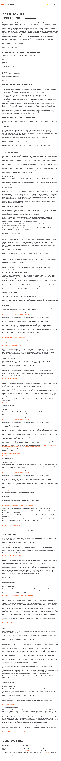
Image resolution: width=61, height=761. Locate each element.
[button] (56, 4)
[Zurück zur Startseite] (7, 4)
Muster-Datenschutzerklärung (8, 731)
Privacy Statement (45, 755)
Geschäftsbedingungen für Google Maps (32, 446)
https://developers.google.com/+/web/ (9, 378)
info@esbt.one (8, 68)
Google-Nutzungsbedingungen (50, 445)
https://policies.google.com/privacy (9, 402)
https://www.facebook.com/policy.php (9, 579)
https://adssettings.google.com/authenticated (11, 453)
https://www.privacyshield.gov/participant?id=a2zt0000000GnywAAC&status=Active (18, 545)
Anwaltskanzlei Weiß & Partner (21, 731)
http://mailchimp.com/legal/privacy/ (9, 704)
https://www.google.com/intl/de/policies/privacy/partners (13, 337)
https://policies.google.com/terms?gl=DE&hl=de (11, 446)
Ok (30, 758)
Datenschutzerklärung (47, 752)
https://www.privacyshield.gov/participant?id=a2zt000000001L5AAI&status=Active (18, 314)
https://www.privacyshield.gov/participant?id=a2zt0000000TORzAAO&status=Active (18, 595)
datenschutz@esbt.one (9, 80)
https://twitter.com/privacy (7, 622)
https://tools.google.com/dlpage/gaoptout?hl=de (11, 345)
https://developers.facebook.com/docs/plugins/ (11, 555)
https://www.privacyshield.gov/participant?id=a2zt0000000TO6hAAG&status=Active (18, 698)
